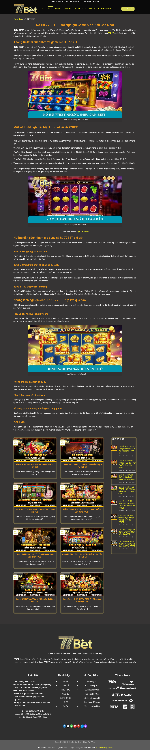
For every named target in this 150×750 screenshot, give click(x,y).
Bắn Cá (58, 9)
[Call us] (71, 726)
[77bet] (25, 9)
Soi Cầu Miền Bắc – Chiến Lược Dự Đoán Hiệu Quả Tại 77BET (126, 544)
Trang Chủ (17, 19)
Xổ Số (96, 9)
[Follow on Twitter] (64, 726)
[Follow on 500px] (82, 726)
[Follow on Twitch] (85, 726)
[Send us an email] (68, 726)
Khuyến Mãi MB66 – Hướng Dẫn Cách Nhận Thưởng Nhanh (126, 477)
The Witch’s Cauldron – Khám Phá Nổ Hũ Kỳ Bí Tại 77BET (82, 465)
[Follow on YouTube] (78, 726)
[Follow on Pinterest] (75, 726)
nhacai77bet (20, 705)
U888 (45, 717)
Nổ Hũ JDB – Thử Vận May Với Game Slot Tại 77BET (35, 465)
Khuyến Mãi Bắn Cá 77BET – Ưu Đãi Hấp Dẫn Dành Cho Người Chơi (126, 490)
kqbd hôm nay (101, 747)
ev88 (39, 717)
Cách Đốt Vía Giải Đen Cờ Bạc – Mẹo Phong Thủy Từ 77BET (126, 518)
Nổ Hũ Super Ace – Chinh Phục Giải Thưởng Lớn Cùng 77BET (82, 510)
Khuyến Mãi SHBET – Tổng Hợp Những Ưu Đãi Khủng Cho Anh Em (127, 449)
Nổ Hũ (50, 9)
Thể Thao (78, 9)
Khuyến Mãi (106, 9)
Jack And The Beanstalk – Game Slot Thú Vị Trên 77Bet (35, 510)
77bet (43, 9)
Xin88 (33, 717)
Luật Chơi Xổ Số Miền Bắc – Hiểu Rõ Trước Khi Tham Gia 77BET (126, 504)
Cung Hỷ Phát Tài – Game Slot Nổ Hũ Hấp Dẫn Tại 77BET (82, 555)
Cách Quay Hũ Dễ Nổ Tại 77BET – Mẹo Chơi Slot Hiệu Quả (82, 600)
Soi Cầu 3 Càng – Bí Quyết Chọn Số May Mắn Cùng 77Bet (126, 532)
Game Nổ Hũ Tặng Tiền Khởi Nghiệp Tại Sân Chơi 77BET (35, 600)
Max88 (111, 747)
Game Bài (68, 9)
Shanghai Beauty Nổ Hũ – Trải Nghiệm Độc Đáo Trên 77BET (35, 555)
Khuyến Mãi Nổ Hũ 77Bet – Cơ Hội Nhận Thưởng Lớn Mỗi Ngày (127, 464)
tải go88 (26, 717)
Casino (88, 9)
